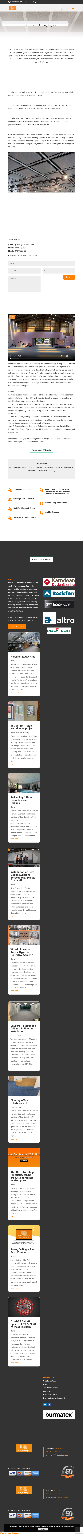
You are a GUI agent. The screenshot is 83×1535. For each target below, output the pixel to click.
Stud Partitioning (22, 732)
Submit (69, 277)
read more (14, 692)
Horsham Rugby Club (22, 656)
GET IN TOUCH (17, 626)
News (12, 660)
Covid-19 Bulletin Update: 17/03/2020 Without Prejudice (23, 1324)
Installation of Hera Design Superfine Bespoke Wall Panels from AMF (22, 876)
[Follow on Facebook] (49, 1404)
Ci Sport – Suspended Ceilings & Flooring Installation (23, 1028)
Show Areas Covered (9, 1533)
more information (69, 1526)
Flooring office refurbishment (19, 1101)
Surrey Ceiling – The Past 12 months (22, 1251)
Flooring (13, 1035)
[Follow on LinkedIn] (45, 1404)
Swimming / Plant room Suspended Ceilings (21, 800)
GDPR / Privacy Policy (52, 1452)
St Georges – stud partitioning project (22, 727)
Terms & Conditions (65, 1452)
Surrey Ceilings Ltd (62, 1455)
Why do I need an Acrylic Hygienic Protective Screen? (21, 952)
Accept (43, 1529)
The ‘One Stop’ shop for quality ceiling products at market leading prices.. (22, 1176)
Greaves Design (58, 1448)
